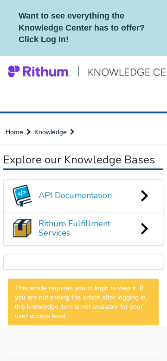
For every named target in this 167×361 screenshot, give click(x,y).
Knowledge (50, 132)
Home (14, 132)
